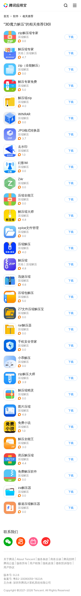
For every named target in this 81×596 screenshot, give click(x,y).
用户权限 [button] (35, 563)
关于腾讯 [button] (9, 559)
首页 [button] (6, 16)
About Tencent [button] (26, 559)
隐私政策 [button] (48, 563)
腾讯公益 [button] (9, 563)
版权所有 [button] (22, 563)
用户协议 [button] (9, 567)
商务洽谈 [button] (55, 559)
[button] (15, 5)
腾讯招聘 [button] (68, 559)
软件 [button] (15, 16)
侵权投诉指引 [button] (64, 563)
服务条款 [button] (42, 559)
